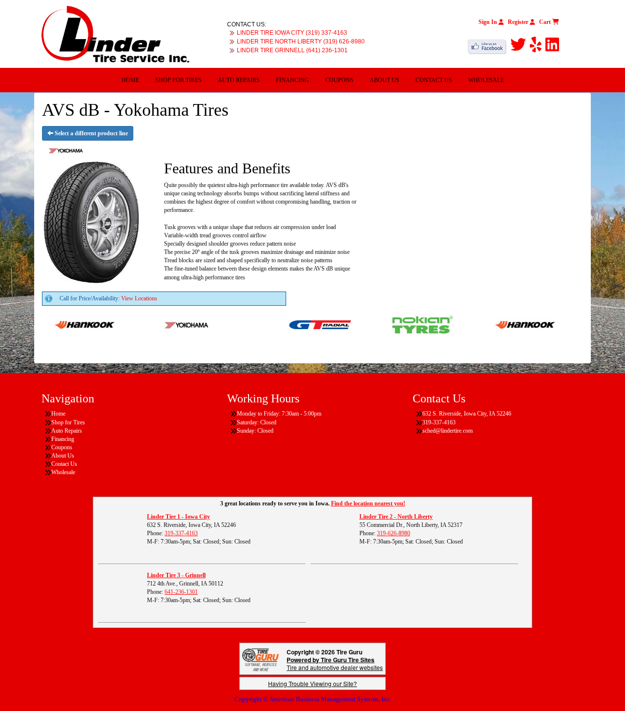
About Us (384, 80)
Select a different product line (90, 133)
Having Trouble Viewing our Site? (312, 683)
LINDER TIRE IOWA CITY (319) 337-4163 (292, 32)
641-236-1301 (181, 591)
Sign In (489, 22)
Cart (545, 22)
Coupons (339, 80)
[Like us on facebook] (489, 45)
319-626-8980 (393, 533)
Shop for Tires (178, 80)
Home (130, 80)
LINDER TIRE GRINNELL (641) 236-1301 (292, 50)
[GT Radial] (309, 324)
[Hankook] (74, 324)
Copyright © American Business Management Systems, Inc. (312, 699)
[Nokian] (412, 324)
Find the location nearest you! (368, 503)
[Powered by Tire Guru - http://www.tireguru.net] (260, 658)
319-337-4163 (181, 533)
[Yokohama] (177, 324)
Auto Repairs (239, 80)
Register (519, 22)
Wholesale (486, 80)
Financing (292, 80)
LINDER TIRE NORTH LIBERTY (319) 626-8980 (301, 41)
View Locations (139, 298)
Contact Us (434, 80)
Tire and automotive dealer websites (335, 663)
